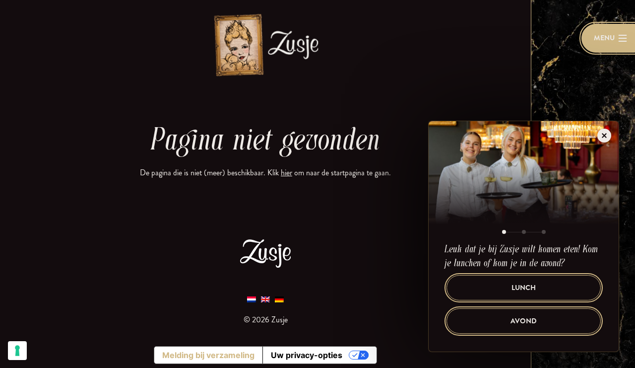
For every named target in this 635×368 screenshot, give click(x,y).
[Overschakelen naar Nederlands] (251, 298)
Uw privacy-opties (306, 355)
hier (286, 172)
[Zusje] (265, 44)
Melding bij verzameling (208, 355)
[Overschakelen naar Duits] (279, 298)
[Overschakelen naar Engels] (265, 298)
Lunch (523, 288)
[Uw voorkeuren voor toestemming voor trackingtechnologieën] (17, 350)
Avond (523, 321)
